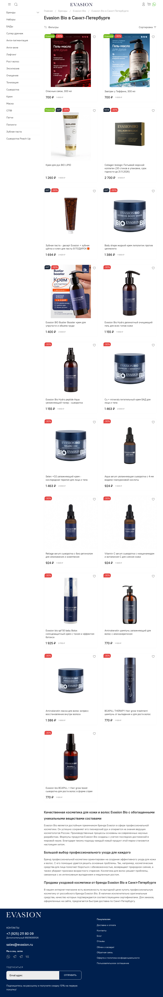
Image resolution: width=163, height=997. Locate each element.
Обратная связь (105, 952)
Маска (10, 103)
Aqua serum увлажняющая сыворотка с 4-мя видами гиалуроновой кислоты (129, 478)
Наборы (10, 19)
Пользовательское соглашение (113, 963)
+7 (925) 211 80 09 (20, 933)
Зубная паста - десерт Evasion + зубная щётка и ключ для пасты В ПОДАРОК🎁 (68, 247)
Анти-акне (12, 47)
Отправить (70, 975)
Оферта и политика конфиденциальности (118, 957)
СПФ (9, 110)
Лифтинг (11, 54)
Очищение (12, 75)
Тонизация (12, 82)
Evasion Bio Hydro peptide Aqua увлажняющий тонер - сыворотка (64, 401)
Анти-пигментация (17, 40)
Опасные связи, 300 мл (59, 91)
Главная (48, 10)
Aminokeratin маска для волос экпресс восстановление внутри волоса (67, 712)
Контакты (101, 930)
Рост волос (12, 61)
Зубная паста (14, 131)
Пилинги (11, 124)
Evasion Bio (79, 10)
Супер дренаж (14, 33)
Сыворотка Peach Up (18, 138)
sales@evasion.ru (19, 944)
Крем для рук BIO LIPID (58, 164)
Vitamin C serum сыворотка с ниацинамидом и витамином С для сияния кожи (129, 555)
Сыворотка (12, 89)
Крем (9, 96)
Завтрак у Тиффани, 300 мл (120, 91)
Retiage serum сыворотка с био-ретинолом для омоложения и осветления (69, 555)
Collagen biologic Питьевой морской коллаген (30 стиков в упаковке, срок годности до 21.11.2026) (125, 168)
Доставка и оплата (106, 925)
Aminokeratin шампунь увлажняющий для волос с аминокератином (128, 632)
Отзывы (101, 941)
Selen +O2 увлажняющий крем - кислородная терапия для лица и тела (67, 478)
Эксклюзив (12, 68)
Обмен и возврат (105, 947)
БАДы (9, 26)
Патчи (9, 117)
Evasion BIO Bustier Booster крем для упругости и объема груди (66, 324)
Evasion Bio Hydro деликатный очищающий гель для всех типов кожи (128, 324)
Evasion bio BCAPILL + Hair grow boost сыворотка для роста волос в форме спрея (69, 789)
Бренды (62, 10)
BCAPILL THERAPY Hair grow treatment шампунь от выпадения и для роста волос (128, 712)
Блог (99, 935)
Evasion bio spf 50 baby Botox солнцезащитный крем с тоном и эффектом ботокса (70, 634)
